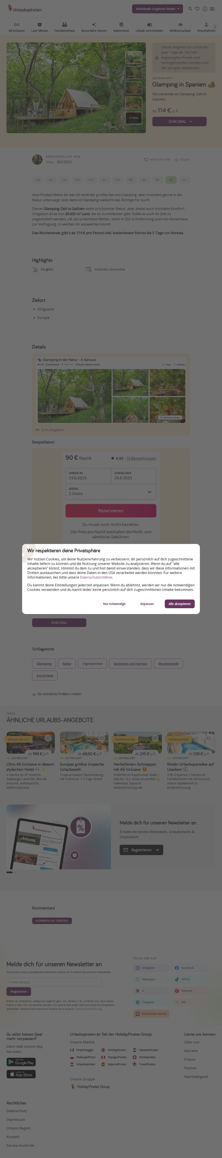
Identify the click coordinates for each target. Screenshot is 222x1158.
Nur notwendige (114, 604)
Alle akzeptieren (180, 604)
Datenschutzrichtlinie (96, 577)
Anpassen (147, 604)
